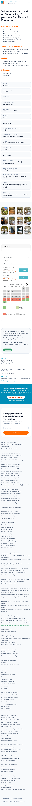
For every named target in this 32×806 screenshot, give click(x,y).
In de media (4, 686)
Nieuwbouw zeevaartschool (8, 780)
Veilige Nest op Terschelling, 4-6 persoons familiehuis (15, 597)
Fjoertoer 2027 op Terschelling (9, 457)
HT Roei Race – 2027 (6, 726)
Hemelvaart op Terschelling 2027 (10, 478)
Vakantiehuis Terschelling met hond (10, 616)
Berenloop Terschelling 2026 (9, 740)
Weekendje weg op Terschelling (9, 511)
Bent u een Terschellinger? (8, 747)
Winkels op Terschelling (7, 636)
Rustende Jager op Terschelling (9, 653)
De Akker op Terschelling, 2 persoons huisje (13, 618)
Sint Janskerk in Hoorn (7, 771)
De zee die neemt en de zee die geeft (11, 749)
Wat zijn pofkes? (5, 706)
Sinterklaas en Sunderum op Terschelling (12, 744)
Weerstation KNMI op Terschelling (10, 758)
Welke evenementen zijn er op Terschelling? (13, 789)
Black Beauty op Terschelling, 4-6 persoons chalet (14, 568)
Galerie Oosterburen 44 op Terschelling (11, 644)
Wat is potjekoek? (6, 701)
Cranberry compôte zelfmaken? (9, 704)
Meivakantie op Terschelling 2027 (10, 475)
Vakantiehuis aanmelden (7, 681)
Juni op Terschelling (6, 534)
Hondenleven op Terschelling (9, 751)
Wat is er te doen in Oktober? (9, 695)
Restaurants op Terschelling (8, 649)
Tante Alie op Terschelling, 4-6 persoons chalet (14, 575)
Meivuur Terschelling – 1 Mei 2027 (10, 719)
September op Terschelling (8, 541)
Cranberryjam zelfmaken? (8, 699)
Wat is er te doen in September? (9, 692)
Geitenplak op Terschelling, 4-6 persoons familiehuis (15, 620)
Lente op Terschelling (7, 785)
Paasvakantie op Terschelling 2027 (10, 468)
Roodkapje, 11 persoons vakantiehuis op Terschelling (15, 559)
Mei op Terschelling (6, 531)
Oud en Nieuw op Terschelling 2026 (11, 500)
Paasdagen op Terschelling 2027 (10, 466)
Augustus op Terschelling (8, 538)
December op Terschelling (8, 547)
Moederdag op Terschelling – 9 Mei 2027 (12, 724)
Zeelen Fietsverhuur (6, 629)
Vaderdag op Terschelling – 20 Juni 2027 (12, 729)
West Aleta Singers (6, 738)
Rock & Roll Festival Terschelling (9, 733)
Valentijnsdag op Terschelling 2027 (10, 453)
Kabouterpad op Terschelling (9, 764)
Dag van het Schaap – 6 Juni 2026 (10, 731)
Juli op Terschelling (6, 536)
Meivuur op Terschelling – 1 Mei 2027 (11, 473)
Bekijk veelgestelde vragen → (9, 381)
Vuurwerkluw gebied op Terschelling (11, 507)
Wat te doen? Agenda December (10, 664)
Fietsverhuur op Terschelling (8, 631)
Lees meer (8, 350)
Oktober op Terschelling (7, 543)
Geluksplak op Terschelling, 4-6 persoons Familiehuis (15, 622)
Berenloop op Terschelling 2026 (9, 496)
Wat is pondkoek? (6, 708)
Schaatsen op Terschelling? (8, 769)
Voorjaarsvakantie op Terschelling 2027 (11, 455)
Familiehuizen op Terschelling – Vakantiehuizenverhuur (15, 588)
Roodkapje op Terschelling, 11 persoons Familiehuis (15, 594)
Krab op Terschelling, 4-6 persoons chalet (12, 570)
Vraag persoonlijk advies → (16, 400)
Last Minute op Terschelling (8, 442)
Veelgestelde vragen (6, 679)
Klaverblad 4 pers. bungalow (9, 583)
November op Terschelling (8, 545)
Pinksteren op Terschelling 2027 (9, 480)
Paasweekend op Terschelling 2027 (10, 464)
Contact (3, 670)
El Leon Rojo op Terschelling (8, 651)
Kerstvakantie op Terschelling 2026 (10, 498)
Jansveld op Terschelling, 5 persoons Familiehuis (15, 625)
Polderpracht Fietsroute (7, 767)
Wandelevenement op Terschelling (10, 778)
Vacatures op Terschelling (8, 776)
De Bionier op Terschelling (8, 642)
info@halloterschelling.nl (7, 362)
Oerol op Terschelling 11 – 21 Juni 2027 (11, 482)
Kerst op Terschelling (6, 787)
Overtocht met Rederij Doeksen (9, 448)
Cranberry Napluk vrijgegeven (9, 697)
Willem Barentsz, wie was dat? (9, 756)
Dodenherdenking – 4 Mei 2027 (9, 722)
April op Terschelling (6, 529)
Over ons (3, 672)
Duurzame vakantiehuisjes (8, 760)
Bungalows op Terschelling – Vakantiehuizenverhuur (15, 579)
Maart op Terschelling (7, 527)
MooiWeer (4, 662)
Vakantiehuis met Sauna (7, 518)
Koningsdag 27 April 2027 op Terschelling (12, 471)
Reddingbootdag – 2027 (7, 717)
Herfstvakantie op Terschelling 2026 (11, 493)
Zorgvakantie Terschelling (8, 516)
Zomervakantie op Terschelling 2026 (11, 491)
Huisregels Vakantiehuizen (8, 677)
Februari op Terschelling (7, 524)
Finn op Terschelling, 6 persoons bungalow (12, 581)
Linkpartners (4, 688)
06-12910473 (10, 373)
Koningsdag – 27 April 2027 (8, 715)
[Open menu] (29, 2)
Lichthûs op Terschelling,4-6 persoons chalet (13, 572)
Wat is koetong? (5, 711)
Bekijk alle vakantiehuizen (16, 397)
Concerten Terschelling (7, 736)
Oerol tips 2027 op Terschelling (9, 489)
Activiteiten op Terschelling (8, 660)
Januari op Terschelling (7, 522)
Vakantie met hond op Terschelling (10, 513)
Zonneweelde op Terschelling (9, 656)
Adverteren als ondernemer (8, 683)
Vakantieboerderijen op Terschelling (10, 553)
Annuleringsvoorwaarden (8, 674)
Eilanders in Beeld (6, 782)
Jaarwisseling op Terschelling (9, 503)
